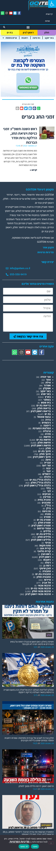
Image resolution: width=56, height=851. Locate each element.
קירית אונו (45, 548)
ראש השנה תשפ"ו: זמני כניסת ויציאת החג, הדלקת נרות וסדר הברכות (20, 135)
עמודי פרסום (44, 528)
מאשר (34, 846)
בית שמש (46, 402)
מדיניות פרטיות (45, 252)
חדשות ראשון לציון (41, 445)
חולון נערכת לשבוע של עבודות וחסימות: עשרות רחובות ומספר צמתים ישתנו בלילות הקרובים (29, 739)
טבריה (47, 462)
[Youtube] (11, 13)
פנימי (48, 542)
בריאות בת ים (43, 405)
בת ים (10, 32)
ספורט (47, 517)
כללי (48, 488)
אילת (48, 382)
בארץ (48, 396)
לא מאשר (24, 846)
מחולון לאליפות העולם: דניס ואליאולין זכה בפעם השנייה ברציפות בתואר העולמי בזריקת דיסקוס (28, 691)
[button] (52, 4)
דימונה (47, 425)
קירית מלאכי (44, 551)
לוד (49, 491)
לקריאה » (33, 169)
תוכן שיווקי (45, 568)
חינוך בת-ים (44, 451)
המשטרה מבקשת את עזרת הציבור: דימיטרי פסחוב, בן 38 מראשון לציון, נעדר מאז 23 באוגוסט (28, 833)
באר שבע (46, 394)
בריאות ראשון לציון (41, 411)
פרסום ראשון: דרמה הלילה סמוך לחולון (36, 786)
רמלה (48, 562)
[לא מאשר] (51, 843)
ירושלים (46, 474)
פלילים (47, 531)
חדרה (48, 434)
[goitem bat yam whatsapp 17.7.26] (28, 95)
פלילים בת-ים (43, 534)
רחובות (24, 37)
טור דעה (46, 465)
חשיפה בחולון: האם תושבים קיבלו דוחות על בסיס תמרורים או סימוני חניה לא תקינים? (32, 643)
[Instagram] (7, 13)
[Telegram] (15, 13)
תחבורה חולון (44, 577)
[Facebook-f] (19, 13)
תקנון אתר (48, 247)
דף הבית (49, 14)
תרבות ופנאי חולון (41, 591)
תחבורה (46, 571)
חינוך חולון (45, 454)
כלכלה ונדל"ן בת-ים (40, 479)
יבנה (48, 468)
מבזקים (46, 494)
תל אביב (46, 582)
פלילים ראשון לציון (41, 539)
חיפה (48, 459)
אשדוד (47, 385)
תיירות (47, 579)
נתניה (48, 514)
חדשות (47, 437)
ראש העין (46, 554)
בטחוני (47, 399)
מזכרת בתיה (44, 499)
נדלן (48, 508)
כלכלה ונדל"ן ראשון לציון (37, 485)
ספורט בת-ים (44, 519)
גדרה (48, 419)
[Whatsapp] (2, 13)
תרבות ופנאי (44, 585)
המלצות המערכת (42, 428)
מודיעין (47, 497)
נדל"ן (48, 505)
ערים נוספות (11, 37)
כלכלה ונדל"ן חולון (41, 482)
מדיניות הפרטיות (19, 841)
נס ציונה (36, 37)
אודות (47, 21)
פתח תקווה (45, 545)
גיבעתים (46, 422)
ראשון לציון (28, 32)
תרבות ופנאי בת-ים (41, 588)
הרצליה (47, 431)
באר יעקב (49, 37)
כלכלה (47, 477)
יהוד (48, 471)
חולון (46, 32)
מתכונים (46, 502)
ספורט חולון (44, 522)
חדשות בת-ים (43, 439)
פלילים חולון (44, 537)
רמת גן (47, 565)
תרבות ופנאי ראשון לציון (38, 594)
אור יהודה (45, 376)
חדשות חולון (44, 442)
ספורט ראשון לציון (41, 525)
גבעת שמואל (44, 417)
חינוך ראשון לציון (42, 457)
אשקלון (47, 388)
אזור (48, 379)
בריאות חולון (44, 408)
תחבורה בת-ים (43, 574)
